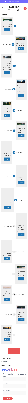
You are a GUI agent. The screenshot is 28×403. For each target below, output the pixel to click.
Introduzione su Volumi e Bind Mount (7, 294)
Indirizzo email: (6, 390)
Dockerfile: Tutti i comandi (20, 314)
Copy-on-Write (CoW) (7, 110)
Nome (4, 376)
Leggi (7, 30)
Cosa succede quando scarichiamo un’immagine (7, 65)
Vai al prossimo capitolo (14, 351)
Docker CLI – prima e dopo (21, 130)
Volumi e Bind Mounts (8, 334)
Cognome (5, 383)
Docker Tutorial (13, 8)
